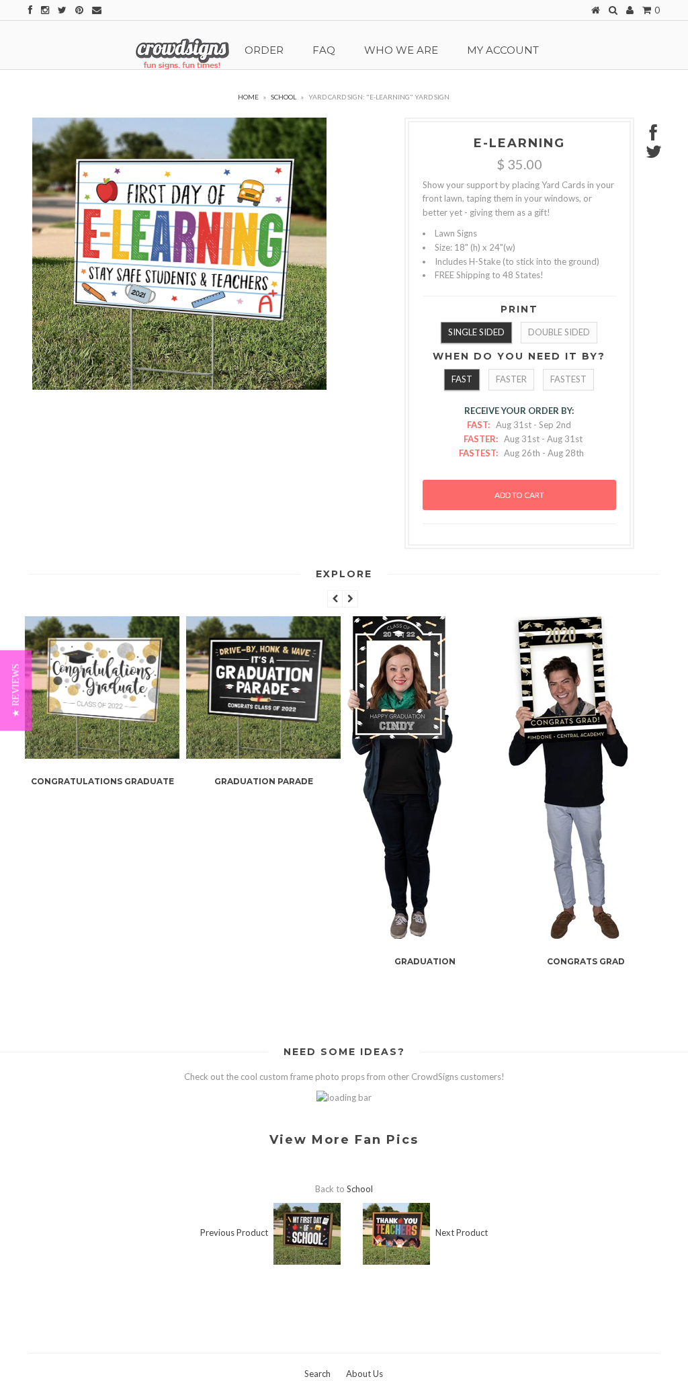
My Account (503, 50)
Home (248, 97)
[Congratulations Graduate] (102, 755)
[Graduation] (400, 935)
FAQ (323, 50)
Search (317, 1373)
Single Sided (476, 332)
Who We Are (401, 50)
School (283, 97)
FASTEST (568, 379)
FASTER (511, 379)
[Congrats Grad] (568, 935)
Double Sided (559, 332)
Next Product (461, 1232)
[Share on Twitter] (654, 154)
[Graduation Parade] (263, 755)
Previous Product (234, 1232)
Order (264, 50)
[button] (16, 691)
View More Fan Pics (344, 1139)
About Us (364, 1373)
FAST (462, 379)
